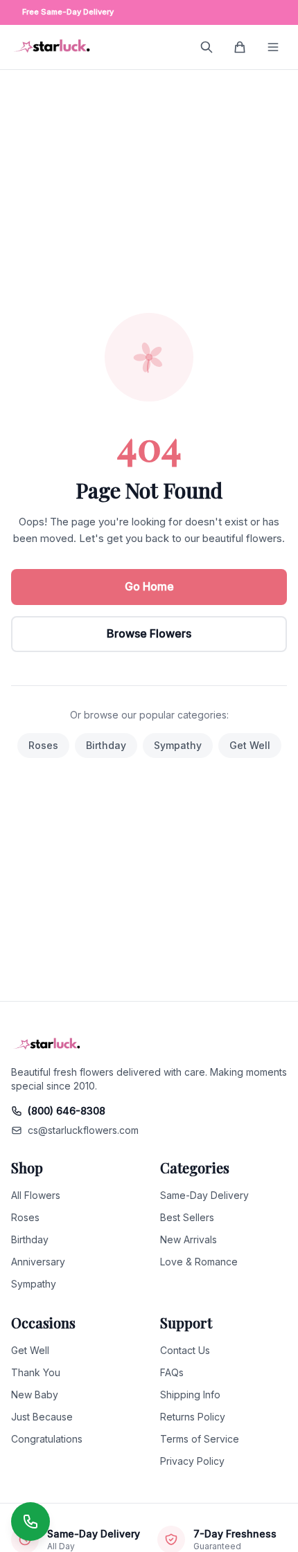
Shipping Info (190, 1394)
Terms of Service (199, 1439)
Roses (43, 745)
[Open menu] (273, 47)
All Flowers (35, 1195)
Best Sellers (187, 1217)
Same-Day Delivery (204, 1195)
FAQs (172, 1372)
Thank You (35, 1372)
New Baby (34, 1394)
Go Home (149, 586)
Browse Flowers (149, 633)
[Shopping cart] (240, 47)
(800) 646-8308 (66, 1111)
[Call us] (30, 1521)
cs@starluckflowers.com (83, 1130)
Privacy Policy (192, 1461)
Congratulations (46, 1439)
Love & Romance (199, 1261)
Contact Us (185, 1350)
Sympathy (178, 745)
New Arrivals (188, 1239)
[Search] (206, 47)
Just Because (42, 1417)
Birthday (106, 745)
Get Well (249, 745)
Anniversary (38, 1261)
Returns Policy (192, 1417)
